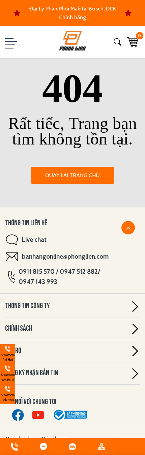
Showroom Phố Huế (7, 353)
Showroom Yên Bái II (7, 373)
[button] (10, 42)
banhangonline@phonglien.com (65, 256)
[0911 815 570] (14, 447)
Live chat (34, 239)
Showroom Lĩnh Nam (7, 393)
